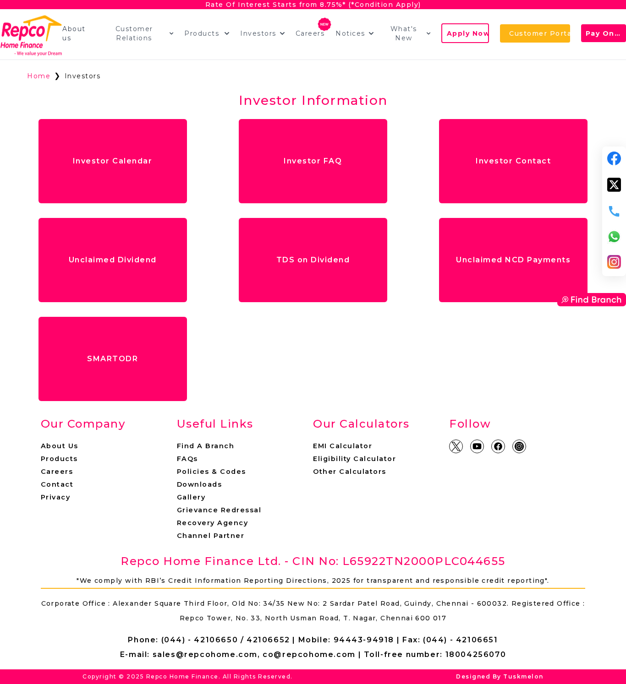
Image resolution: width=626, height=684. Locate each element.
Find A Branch (206, 446)
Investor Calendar (113, 161)
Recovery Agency (212, 523)
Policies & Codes (211, 471)
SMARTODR (112, 358)
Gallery (191, 497)
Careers (310, 33)
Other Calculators (349, 471)
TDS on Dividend (313, 259)
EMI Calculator (342, 446)
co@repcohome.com (309, 654)
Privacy (56, 497)
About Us (59, 446)
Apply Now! (468, 33)
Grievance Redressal (219, 510)
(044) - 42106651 (460, 639)
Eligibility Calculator (354, 459)
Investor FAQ (313, 161)
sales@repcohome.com (205, 654)
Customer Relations (134, 33)
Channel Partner (211, 536)
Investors (258, 33)
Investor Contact (513, 161)
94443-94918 (364, 639)
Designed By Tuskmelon (500, 676)
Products (201, 33)
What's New (403, 33)
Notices (350, 33)
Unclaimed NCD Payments (513, 259)
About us (74, 33)
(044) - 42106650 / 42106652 (225, 639)
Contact (57, 484)
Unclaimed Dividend (113, 259)
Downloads (199, 484)
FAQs (187, 459)
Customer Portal (539, 33)
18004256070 (475, 654)
